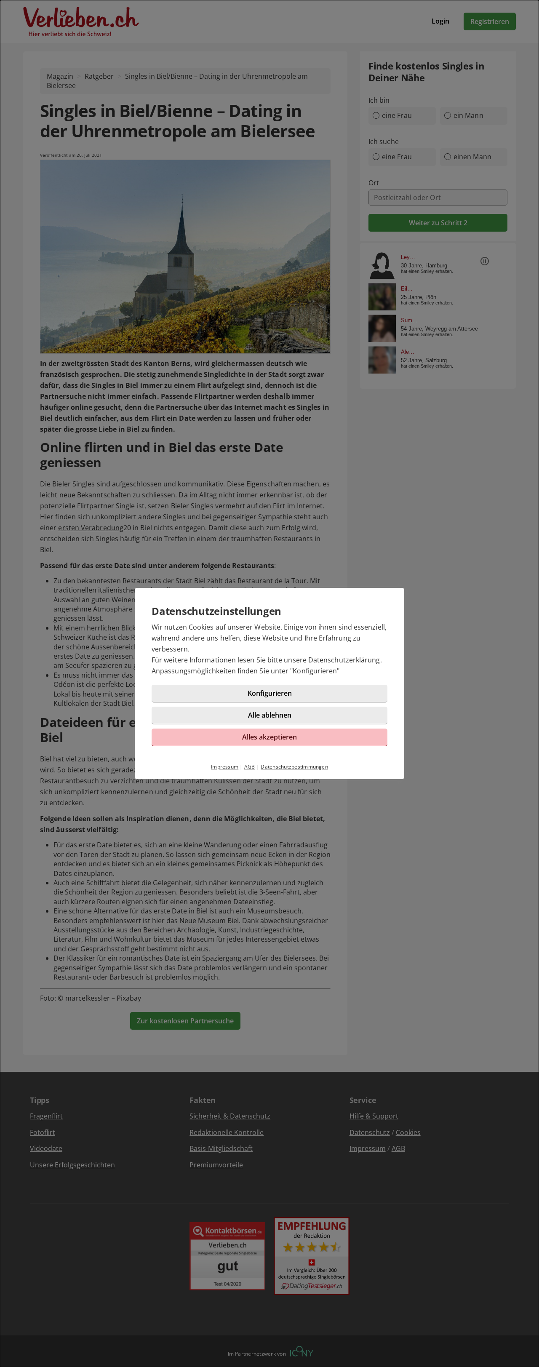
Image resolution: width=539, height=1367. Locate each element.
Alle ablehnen (269, 715)
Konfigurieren (315, 670)
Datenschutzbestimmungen (294, 766)
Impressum (224, 766)
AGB (249, 766)
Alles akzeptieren (269, 737)
